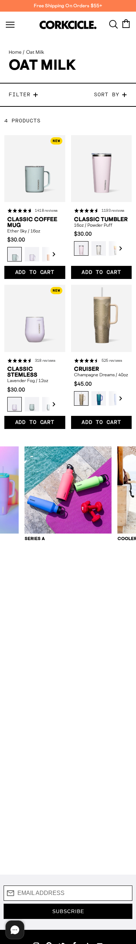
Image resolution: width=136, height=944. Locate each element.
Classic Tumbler (101, 219)
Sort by (106, 94)
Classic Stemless (22, 372)
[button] (50, 254)
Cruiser (86, 369)
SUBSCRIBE (68, 911)
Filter (19, 94)
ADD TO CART (34, 272)
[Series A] (68, 490)
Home (15, 52)
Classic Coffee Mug (32, 222)
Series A (35, 538)
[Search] (113, 23)
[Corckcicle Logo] (68, 25)
